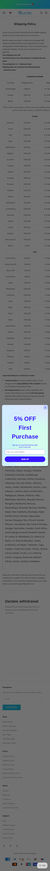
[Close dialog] (45, 407)
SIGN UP (25, 459)
